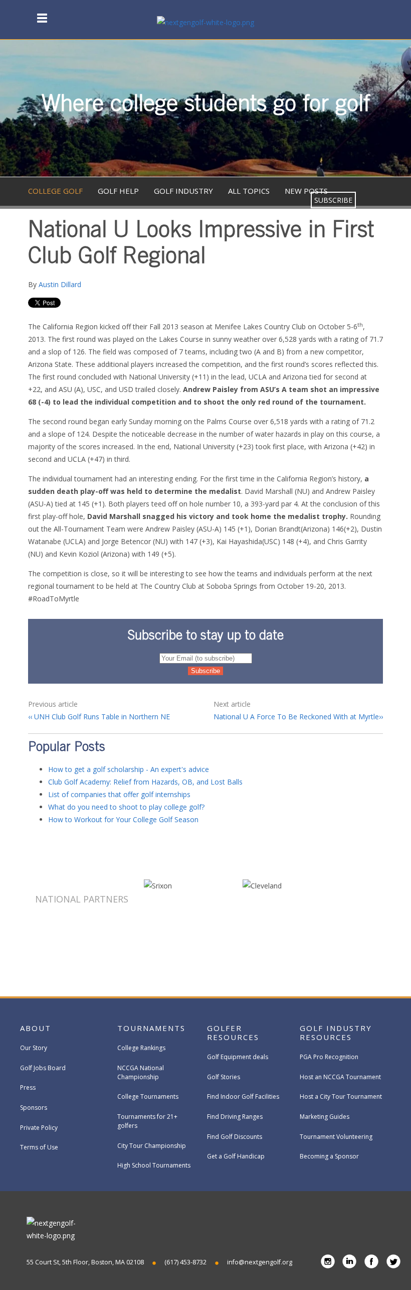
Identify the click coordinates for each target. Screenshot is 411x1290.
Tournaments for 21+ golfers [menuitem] (147, 1121)
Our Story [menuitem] (33, 1048)
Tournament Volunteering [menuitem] (336, 1136)
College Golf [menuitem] (55, 191)
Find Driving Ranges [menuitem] (235, 1116)
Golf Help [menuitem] (118, 191)
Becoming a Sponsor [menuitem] (329, 1156)
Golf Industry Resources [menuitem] (336, 1032)
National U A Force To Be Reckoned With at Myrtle (296, 716)
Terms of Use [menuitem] (39, 1147)
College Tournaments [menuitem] (147, 1096)
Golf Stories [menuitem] (223, 1077)
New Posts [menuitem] (306, 191)
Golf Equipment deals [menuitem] (237, 1057)
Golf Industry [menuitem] (183, 191)
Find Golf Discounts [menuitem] (234, 1136)
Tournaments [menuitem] (151, 1028)
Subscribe (333, 200)
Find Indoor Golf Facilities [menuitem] (243, 1096)
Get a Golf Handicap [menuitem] (236, 1156)
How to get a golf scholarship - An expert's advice (128, 769)
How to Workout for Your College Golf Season (123, 819)
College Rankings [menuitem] (141, 1048)
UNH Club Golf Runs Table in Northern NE (101, 716)
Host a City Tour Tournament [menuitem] (341, 1096)
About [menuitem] (35, 1028)
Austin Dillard (60, 284)
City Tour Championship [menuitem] (151, 1145)
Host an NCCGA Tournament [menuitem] (340, 1077)
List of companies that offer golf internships (119, 794)
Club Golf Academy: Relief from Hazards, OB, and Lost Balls (145, 782)
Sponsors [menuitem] (33, 1107)
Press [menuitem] (28, 1087)
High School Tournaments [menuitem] (153, 1165)
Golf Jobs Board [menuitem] (43, 1068)
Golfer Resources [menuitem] (233, 1032)
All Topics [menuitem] (249, 191)
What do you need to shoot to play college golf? (126, 807)
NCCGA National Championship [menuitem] (140, 1072)
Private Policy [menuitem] (39, 1127)
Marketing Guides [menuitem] (324, 1116)
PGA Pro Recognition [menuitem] (329, 1057)
